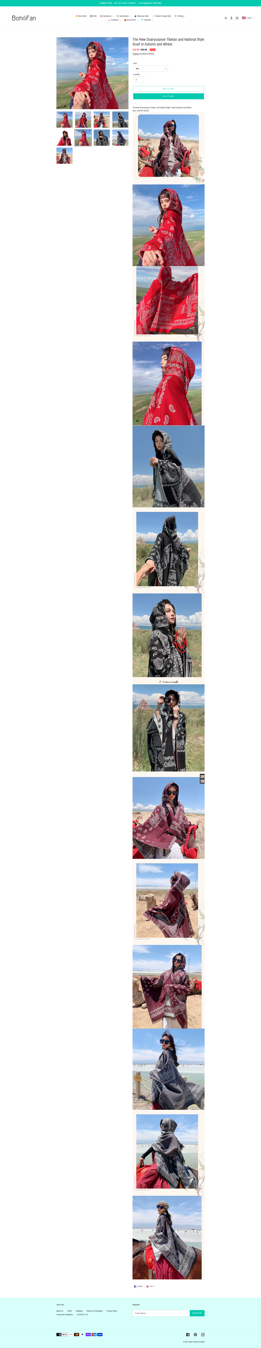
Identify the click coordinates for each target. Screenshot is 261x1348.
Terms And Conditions (64, 1315)
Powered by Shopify (199, 1342)
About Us (59, 1311)
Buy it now (169, 96)
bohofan (190, 1342)
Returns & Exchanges (95, 1311)
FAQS (69, 1311)
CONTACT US (82, 1315)
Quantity (136, 74)
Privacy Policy (112, 1311)
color (135, 63)
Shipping (136, 54)
